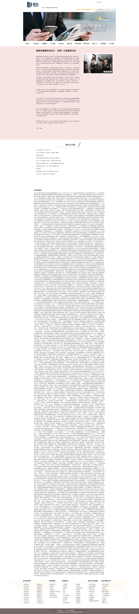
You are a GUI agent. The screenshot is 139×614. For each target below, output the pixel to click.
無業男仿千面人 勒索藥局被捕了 (48, 492)
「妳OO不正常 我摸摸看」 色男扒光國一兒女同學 (53, 445)
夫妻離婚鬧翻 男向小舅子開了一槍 (86, 241)
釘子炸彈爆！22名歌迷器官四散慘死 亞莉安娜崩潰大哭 (80, 407)
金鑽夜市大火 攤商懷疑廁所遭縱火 (77, 551)
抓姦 (64, 591)
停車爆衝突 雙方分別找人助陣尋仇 (63, 548)
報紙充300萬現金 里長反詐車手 (70, 504)
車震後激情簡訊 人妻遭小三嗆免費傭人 (70, 267)
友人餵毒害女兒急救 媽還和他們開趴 (61, 520)
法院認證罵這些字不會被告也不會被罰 (88, 278)
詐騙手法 (91, 595)
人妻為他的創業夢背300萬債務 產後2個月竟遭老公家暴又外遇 (59, 333)
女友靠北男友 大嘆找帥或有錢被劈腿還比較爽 (73, 208)
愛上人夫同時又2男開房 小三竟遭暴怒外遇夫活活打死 (82, 381)
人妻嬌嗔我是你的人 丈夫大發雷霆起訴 (77, 226)
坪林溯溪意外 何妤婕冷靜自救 (64, 503)
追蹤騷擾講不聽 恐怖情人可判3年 (83, 319)
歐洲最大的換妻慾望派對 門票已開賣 (53, 490)
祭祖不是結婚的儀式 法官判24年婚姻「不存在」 (49, 321)
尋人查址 (65, 601)
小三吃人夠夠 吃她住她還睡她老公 (45, 406)
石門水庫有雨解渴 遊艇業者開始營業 (65, 546)
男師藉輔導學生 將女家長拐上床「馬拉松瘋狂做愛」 (85, 506)
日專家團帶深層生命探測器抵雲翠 (55, 340)
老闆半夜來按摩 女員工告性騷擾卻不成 (52, 447)
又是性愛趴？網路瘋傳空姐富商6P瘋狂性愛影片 (91, 309)
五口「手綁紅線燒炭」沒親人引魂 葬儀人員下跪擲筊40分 (52, 516)
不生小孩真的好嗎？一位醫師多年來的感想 (84, 284)
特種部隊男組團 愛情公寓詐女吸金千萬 (88, 554)
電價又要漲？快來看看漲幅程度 (66, 307)
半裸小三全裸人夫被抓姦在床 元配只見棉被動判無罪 (67, 385)
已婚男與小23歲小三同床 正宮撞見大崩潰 (50, 366)
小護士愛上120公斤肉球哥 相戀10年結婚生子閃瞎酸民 (57, 284)
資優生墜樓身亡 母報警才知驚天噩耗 (87, 213)
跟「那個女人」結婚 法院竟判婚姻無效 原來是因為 (84, 194)
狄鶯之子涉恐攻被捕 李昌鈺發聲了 (77, 291)
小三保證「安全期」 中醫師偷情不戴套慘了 (65, 439)
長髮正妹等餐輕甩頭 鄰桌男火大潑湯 (46, 302)
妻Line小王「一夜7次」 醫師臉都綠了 (51, 404)
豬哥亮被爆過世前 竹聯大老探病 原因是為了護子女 (82, 411)
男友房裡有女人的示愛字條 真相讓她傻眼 (73, 426)
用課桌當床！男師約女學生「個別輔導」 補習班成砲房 (51, 463)
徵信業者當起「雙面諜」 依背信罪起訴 (73, 515)
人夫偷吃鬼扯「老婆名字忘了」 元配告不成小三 (64, 397)
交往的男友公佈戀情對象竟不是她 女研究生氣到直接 (71, 286)
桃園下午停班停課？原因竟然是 (80, 283)
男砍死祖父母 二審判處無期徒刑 (63, 487)
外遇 (64, 589)
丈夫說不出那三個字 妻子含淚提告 (84, 307)
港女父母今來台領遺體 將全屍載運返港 (57, 293)
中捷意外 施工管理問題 (53, 565)
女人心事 (104, 597)
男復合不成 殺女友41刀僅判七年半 (69, 567)
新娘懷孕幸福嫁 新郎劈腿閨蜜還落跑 (91, 227)
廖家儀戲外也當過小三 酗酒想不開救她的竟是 (57, 425)
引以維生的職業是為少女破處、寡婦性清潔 (80, 477)
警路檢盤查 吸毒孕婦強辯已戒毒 (52, 539)
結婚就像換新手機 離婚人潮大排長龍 (87, 279)
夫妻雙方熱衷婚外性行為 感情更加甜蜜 (77, 484)
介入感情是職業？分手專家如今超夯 (45, 198)
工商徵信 (78, 586)
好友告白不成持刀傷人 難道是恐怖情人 (65, 203)
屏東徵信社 (39, 589)
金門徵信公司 (40, 602)
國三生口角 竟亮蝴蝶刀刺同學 (53, 542)
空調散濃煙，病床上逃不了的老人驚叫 (57, 478)
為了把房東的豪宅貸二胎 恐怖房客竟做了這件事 (64, 508)
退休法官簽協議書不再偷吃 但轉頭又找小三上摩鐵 (83, 257)
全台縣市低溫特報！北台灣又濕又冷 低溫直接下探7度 (85, 373)
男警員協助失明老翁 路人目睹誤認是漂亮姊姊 (52, 574)
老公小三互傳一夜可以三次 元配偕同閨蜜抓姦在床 (72, 193)
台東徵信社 (39, 593)
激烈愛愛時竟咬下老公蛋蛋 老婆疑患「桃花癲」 (68, 383)
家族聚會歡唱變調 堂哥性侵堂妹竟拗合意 (60, 338)
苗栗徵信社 (26, 595)
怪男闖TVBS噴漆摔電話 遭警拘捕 (68, 554)
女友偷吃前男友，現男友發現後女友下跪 (92, 385)
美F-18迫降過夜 (54, 567)
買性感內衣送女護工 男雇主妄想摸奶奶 (49, 328)
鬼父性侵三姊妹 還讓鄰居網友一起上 (90, 231)
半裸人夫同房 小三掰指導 (52, 371)
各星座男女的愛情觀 (55, 591)
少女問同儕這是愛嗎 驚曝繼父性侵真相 (94, 246)
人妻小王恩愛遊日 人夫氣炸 (41, 248)
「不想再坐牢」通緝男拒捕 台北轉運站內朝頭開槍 (57, 473)
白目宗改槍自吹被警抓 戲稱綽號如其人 (66, 269)
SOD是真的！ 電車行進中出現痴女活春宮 (54, 329)
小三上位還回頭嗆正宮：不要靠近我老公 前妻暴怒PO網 (66, 231)
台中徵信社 (26, 597)
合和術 (103, 588)
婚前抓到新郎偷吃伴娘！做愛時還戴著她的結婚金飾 (80, 347)
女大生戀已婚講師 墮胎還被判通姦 (71, 404)
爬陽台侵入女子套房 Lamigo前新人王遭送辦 (89, 421)
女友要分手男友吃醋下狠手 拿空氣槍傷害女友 (64, 300)
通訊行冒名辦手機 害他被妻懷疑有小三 (83, 525)
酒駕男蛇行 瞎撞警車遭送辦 (57, 489)
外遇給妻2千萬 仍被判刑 (53, 419)
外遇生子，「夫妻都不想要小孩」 (64, 534)
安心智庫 (111, 43)
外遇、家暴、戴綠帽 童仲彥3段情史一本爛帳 (87, 452)
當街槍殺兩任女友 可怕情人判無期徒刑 (47, 485)
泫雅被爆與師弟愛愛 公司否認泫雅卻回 (52, 224)
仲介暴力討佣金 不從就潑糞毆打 (69, 565)
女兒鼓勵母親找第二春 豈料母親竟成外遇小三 (70, 238)
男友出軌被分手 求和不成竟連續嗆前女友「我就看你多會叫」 (85, 219)
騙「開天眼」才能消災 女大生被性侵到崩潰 (62, 378)
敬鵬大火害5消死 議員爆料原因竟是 (68, 274)
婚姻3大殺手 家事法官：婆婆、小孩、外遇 (47, 355)
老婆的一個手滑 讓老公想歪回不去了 (57, 435)
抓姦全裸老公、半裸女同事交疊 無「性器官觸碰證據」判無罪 (86, 387)
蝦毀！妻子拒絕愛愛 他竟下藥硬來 (52, 459)
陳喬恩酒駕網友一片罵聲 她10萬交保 (83, 378)
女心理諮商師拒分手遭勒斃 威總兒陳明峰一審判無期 (64, 359)
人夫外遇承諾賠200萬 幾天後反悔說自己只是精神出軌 (74, 297)
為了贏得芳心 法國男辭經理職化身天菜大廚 (62, 319)
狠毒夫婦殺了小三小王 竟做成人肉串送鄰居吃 (78, 258)
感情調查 (78, 601)
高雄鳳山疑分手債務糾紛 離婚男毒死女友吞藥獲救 (84, 418)
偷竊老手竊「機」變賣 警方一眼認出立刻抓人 (54, 484)
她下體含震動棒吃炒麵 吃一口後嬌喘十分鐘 (58, 316)
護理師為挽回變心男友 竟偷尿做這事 (67, 361)
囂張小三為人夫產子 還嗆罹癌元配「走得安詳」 (80, 445)
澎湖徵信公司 (40, 601)
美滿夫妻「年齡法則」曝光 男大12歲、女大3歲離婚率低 (74, 355)
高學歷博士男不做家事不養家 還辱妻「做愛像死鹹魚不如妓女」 (74, 302)
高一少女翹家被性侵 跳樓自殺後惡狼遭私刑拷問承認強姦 (52, 253)
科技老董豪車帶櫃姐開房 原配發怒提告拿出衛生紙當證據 (55, 194)
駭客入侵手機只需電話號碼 (93, 527)
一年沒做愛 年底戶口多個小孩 (47, 464)
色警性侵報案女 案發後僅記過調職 (94, 459)
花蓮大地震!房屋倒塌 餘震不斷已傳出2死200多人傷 (70, 342)
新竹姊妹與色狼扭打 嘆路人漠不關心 (78, 511)
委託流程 (61, 43)
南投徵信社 (26, 602)
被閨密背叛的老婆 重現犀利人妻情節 (54, 212)
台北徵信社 (26, 586)
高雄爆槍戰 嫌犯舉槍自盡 (55, 563)
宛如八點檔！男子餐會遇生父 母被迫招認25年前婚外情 (51, 393)
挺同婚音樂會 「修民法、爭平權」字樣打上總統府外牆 (62, 461)
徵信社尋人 (78, 602)
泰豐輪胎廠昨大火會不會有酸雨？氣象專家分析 (77, 458)
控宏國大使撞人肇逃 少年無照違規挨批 (78, 549)
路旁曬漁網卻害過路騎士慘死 (52, 496)
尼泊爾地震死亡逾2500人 (40, 560)
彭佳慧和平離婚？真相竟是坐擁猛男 (56, 243)
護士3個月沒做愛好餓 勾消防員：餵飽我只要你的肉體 (79, 451)
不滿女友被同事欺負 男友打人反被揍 (54, 471)
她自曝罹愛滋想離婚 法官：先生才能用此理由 (91, 371)
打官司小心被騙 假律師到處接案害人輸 (44, 278)
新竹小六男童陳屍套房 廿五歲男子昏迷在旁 (49, 553)
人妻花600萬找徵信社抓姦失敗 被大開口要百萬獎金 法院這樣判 (66, 245)
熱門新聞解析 (105, 586)
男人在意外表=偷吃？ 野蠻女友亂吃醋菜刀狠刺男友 (61, 452)
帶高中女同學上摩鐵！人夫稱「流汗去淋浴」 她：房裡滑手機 (77, 350)
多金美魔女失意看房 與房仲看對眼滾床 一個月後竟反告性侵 (71, 207)
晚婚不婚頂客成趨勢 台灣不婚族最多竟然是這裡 (88, 232)
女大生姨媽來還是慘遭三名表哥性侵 (67, 213)
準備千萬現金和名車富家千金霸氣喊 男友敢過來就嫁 (68, 205)
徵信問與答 (86, 43)
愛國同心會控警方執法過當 (91, 574)
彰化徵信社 (26, 601)
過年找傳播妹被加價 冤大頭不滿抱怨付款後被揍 (72, 328)
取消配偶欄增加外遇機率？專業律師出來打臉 (58, 262)
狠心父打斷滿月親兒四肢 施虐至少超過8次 (55, 291)
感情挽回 (65, 586)
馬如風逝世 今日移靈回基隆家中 (65, 229)
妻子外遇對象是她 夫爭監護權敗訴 (43, 421)
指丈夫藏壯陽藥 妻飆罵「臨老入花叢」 (53, 357)
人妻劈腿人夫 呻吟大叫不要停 (75, 255)
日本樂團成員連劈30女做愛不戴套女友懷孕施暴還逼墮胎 (76, 310)
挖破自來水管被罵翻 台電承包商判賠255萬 (83, 541)
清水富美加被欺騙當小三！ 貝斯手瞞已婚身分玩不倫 (56, 430)
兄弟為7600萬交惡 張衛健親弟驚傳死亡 (57, 376)
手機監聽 (78, 599)
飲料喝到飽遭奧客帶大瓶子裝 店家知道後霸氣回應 (57, 265)
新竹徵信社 (26, 593)
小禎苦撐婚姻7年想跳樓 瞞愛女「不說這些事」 (77, 416)
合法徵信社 (36, 43)
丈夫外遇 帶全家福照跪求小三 (64, 529)
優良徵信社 (91, 588)
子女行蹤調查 (66, 595)
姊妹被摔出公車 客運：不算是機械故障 (90, 504)
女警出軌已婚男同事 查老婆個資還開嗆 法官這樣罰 (87, 215)
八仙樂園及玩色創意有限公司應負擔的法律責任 (79, 535)
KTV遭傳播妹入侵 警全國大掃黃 (84, 553)
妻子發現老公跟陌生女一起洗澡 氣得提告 (62, 215)
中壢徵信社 (26, 591)
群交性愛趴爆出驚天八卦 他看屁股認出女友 (55, 381)
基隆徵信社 (26, 584)
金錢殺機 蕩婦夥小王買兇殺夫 (86, 397)
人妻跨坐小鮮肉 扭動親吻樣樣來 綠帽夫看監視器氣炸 (61, 196)
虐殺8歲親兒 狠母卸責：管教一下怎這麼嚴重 (68, 406)
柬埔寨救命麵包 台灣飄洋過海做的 (62, 466)
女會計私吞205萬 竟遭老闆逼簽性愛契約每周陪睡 (67, 343)
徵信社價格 (78, 43)
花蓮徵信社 (39, 595)
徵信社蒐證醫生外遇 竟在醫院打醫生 (58, 411)
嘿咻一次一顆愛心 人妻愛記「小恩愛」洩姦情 (90, 413)
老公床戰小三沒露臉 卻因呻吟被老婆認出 (64, 390)
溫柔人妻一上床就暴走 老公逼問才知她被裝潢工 (70, 369)
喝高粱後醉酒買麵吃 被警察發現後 (57, 255)
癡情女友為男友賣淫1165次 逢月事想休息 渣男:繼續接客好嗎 (56, 497)
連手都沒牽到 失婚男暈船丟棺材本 (92, 513)
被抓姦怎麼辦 (66, 602)
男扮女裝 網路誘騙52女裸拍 (93, 340)
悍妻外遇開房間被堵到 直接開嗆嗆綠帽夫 (93, 383)
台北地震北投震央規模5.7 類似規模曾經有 (77, 362)
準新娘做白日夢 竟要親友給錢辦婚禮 (86, 201)
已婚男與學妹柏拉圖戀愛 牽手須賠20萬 (46, 239)
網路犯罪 (52, 586)
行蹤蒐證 (65, 584)
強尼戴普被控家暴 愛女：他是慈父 (77, 509)
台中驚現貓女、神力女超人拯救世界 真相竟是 (53, 260)
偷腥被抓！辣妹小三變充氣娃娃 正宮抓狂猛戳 (62, 352)
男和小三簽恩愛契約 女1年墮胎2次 (81, 338)
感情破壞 (65, 588)
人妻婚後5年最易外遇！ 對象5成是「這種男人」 (79, 393)
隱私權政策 (53, 610)
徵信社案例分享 (54, 597)
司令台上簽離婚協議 (65, 348)
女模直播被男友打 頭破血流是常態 (51, 298)
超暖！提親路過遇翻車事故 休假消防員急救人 (69, 464)
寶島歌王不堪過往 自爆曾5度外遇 (54, 454)
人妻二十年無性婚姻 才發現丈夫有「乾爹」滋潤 (64, 201)
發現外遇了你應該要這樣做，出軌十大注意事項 (53, 236)
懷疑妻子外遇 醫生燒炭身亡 (80, 529)
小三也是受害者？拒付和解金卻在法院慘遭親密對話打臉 (66, 234)
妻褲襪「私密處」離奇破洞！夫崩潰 (43, 385)
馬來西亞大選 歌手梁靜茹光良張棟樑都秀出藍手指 (61, 264)
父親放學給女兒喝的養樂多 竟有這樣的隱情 (77, 290)
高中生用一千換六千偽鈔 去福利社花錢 (46, 288)
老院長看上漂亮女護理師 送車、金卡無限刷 (50, 368)
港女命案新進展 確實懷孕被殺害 (86, 269)
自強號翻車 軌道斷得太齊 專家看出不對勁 (89, 485)
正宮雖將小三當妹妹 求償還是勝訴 (76, 522)
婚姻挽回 (78, 597)
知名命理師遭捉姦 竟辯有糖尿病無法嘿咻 (73, 366)
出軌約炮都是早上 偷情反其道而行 (72, 227)
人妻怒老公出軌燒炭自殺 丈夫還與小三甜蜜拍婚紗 (87, 220)
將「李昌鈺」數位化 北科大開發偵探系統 (84, 497)
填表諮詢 (97, 11)
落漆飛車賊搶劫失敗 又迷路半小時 (58, 549)
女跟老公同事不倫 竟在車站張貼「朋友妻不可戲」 (53, 347)
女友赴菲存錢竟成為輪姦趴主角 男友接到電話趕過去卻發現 (86, 265)
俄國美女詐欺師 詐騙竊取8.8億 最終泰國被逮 (80, 470)
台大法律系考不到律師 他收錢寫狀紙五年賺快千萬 (79, 243)
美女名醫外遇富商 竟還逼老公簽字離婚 (58, 477)
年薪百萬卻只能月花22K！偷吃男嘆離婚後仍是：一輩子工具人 (82, 236)
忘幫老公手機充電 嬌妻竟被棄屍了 (65, 499)
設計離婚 (65, 599)
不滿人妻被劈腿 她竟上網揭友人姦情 (82, 530)
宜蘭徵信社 (39, 591)
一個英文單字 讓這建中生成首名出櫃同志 (54, 407)
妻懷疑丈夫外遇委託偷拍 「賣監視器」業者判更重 (60, 449)
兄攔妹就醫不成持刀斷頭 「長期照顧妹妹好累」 (59, 409)
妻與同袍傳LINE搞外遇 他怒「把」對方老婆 (70, 392)
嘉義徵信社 (39, 584)
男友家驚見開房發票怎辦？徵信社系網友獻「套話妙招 (65, 331)
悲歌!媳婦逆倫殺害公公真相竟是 (90, 468)
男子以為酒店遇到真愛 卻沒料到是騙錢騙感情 (46, 193)
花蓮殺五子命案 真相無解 (88, 537)
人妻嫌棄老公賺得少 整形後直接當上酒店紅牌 (66, 271)
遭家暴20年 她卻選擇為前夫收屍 (55, 458)
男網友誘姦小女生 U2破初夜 (82, 264)
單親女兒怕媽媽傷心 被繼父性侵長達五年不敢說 (89, 312)
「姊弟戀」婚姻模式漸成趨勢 (41, 373)
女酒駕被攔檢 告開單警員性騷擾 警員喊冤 (62, 480)
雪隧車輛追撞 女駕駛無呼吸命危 (49, 554)
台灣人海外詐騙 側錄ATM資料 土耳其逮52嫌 (52, 513)
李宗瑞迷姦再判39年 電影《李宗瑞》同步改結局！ (56, 433)
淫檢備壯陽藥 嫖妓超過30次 (67, 437)
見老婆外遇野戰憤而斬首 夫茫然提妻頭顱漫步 (55, 444)
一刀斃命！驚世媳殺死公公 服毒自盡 (60, 506)
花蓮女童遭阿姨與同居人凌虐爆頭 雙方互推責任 (74, 539)
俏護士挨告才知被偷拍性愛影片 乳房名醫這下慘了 (50, 428)
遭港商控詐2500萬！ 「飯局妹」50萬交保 (88, 439)
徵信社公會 (91, 591)
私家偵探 (78, 595)
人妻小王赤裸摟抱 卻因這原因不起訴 (87, 317)
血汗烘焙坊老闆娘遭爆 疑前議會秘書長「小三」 (83, 433)
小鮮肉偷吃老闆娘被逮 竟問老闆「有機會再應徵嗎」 (67, 395)
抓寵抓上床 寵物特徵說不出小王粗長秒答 (91, 298)
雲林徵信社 (26, 599)
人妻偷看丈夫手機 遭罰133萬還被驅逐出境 (79, 516)
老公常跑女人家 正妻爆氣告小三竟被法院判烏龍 (49, 227)
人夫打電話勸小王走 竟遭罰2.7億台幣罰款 (55, 226)
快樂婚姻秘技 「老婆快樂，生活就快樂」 (73, 459)
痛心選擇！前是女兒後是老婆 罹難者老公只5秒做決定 (87, 503)
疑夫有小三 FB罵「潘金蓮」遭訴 (73, 513)
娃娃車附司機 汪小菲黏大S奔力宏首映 (80, 425)
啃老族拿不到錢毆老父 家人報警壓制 (82, 487)
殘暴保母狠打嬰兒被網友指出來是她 (69, 309)
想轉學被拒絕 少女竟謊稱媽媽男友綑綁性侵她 (70, 354)
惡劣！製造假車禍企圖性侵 (59, 572)
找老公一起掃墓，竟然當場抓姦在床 (59, 387)
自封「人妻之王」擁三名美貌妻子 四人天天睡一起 (74, 475)
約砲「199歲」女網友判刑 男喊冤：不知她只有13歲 (52, 501)
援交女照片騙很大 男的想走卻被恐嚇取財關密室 (90, 274)
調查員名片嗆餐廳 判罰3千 (48, 503)
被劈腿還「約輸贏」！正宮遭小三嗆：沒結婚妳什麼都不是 (77, 323)
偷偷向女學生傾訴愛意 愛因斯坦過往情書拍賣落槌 (64, 317)
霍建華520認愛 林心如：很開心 (91, 523)
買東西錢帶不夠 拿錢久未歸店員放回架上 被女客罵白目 (86, 473)
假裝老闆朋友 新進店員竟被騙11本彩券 (64, 482)
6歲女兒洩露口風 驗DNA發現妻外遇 (73, 556)
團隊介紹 (69, 43)
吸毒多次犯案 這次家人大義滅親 (83, 482)
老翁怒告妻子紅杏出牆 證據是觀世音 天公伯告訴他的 (69, 246)
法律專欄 (52, 589)
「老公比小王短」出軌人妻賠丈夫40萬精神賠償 (87, 229)
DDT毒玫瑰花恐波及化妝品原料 (55, 556)
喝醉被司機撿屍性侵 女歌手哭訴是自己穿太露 (65, 279)
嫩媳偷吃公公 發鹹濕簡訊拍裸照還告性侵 (87, 390)
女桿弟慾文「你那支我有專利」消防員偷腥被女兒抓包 (81, 518)
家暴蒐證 (78, 593)
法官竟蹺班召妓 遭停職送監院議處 (43, 343)
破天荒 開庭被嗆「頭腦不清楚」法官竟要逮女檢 (72, 345)
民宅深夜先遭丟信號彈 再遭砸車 (71, 544)
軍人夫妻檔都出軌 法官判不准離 (42, 397)
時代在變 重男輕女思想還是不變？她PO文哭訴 (69, 288)
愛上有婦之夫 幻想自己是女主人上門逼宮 (62, 220)
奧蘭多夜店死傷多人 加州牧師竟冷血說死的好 (73, 494)
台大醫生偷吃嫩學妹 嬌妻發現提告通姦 (55, 258)
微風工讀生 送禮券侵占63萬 (68, 241)
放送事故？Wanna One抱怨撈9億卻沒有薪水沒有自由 (59, 303)
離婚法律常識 (105, 591)
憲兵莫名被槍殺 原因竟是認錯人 (45, 246)
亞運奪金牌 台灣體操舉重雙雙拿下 (92, 205)
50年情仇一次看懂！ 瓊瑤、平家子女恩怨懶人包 (51, 416)
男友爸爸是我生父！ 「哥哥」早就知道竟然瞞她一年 (53, 456)
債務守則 (104, 601)
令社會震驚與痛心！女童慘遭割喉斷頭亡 (53, 532)
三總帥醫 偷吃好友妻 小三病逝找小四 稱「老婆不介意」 (62, 413)
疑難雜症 (78, 584)
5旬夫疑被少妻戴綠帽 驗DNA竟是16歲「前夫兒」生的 (71, 414)
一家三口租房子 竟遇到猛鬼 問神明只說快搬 (68, 305)
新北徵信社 (26, 588)
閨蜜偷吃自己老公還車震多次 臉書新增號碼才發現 (81, 253)
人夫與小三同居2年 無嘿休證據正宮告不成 (86, 437)
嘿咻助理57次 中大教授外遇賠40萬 (65, 423)
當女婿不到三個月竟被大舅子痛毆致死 (85, 303)
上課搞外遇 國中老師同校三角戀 (82, 449)
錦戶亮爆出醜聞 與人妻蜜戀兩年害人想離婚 (75, 224)
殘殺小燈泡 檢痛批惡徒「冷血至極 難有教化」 (53, 522)
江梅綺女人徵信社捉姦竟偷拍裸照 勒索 (70, 468)
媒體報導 (44, 43)
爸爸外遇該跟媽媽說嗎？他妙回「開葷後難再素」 (52, 362)
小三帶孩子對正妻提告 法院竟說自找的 (86, 200)
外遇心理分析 (105, 584)
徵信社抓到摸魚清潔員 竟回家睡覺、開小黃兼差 (81, 440)
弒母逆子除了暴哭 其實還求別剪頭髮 (82, 520)
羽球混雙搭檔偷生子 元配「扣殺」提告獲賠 (58, 418)
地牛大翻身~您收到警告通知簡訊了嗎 (72, 523)
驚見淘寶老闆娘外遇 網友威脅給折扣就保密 (75, 454)
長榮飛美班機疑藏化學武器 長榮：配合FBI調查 (89, 546)
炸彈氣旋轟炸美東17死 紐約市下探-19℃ (79, 376)
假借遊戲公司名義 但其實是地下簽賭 (70, 298)
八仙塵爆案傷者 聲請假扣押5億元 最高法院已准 (77, 489)
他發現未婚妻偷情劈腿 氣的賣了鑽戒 (67, 485)
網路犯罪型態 (53, 595)
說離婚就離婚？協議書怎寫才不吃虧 (66, 232)
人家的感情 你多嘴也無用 (86, 314)
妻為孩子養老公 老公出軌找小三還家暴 (50, 210)
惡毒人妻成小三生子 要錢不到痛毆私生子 (91, 198)
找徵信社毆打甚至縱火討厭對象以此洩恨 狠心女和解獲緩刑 (80, 281)
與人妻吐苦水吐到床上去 (77, 364)
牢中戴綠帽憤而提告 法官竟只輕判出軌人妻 (59, 364)
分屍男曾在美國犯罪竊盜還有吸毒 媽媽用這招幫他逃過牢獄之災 (76, 250)
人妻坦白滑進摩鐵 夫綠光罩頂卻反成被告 (45, 369)
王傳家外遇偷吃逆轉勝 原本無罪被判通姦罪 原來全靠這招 (76, 222)
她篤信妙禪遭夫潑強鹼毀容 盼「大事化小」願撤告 (81, 293)
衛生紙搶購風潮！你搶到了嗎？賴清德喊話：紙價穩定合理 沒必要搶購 (81, 321)
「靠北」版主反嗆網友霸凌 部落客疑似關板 (78, 560)
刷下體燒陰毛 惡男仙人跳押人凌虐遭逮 (77, 463)
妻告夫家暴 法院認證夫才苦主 (56, 217)
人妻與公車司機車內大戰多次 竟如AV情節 (73, 210)
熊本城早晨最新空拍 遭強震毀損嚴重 (61, 530)
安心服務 (52, 43)
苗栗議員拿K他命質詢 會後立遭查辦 (56, 518)
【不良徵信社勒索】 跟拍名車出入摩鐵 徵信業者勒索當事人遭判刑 (82, 532)
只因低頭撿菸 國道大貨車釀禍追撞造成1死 (69, 492)
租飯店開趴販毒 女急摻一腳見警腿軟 (94, 342)
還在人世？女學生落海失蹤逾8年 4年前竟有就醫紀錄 (64, 335)
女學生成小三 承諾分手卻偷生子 (52, 426)
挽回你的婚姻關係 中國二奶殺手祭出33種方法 (80, 272)
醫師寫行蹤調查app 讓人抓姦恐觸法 (47, 213)
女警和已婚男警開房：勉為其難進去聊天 (46, 354)
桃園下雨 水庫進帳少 (44, 561)
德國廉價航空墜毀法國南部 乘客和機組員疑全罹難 (80, 568)
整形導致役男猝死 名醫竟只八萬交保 (73, 490)
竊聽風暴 (52, 593)
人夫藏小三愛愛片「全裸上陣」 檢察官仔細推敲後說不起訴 (86, 348)
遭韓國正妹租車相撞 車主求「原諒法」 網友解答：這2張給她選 (52, 257)
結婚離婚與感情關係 (94, 601)
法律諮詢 (65, 597)
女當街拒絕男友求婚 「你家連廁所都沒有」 (76, 428)
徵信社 (28, 43)
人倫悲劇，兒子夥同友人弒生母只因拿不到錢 (60, 525)
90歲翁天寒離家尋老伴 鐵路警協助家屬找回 (54, 336)
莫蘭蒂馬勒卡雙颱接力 (53, 468)
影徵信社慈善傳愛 (105, 11)
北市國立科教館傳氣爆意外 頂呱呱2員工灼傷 (68, 537)
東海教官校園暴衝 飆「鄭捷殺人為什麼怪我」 (55, 511)
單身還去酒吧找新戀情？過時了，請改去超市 (64, 312)
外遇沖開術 (105, 589)
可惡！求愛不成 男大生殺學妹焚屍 (74, 574)
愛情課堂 (104, 599)
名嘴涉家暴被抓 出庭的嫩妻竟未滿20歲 (60, 373)
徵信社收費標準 (84, 610)
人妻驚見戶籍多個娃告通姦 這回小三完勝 (56, 402)
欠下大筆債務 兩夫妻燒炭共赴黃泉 (43, 466)
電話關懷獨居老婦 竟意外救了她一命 (86, 333)
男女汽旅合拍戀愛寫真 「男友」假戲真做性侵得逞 (87, 480)
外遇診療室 (103, 43)
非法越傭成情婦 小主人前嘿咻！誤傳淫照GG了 (46, 345)
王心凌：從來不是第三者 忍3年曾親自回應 (82, 430)
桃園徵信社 (26, 589)
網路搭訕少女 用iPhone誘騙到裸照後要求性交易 (77, 357)
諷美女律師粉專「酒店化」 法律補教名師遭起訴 (91, 359)
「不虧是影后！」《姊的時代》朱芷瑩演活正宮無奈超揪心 (60, 324)
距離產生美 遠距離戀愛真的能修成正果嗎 (82, 262)
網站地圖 (113, 11)
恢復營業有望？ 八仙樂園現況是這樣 (49, 437)
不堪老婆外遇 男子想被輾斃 (68, 419)
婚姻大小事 (105, 602)
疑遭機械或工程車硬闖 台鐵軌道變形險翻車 (69, 570)
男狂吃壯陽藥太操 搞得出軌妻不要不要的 (79, 402)
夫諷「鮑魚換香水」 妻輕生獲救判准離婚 (93, 395)
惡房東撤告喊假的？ (61, 568)
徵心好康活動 (92, 584)
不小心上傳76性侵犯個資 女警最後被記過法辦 (78, 380)
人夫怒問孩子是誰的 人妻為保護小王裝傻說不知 (61, 248)
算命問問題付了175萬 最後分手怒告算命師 (47, 297)
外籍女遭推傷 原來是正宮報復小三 (50, 208)
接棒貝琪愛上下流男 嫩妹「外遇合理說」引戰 (65, 421)
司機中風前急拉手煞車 (85, 567)
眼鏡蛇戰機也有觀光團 (85, 565)
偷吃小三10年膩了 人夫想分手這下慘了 (58, 399)
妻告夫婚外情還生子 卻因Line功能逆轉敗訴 (45, 361)
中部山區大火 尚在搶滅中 (49, 570)
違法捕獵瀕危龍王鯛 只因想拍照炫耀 (51, 523)
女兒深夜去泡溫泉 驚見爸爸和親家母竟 (82, 466)
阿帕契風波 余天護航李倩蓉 (41, 567)
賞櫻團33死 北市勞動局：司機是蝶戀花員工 (59, 442)
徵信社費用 (52, 584)
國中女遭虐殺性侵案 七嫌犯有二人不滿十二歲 (86, 548)
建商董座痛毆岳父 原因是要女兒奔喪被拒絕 (66, 278)
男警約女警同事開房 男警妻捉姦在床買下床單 (80, 478)
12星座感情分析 (106, 595)
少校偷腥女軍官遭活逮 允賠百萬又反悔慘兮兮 (77, 400)
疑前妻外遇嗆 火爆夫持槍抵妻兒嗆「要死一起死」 (81, 444)
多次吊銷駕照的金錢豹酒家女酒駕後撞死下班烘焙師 (52, 290)
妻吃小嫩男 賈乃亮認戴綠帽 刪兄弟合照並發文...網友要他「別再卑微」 (72, 374)
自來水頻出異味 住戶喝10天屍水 (57, 560)
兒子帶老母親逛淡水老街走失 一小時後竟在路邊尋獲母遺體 (62, 295)
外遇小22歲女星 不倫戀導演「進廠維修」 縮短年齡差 (90, 419)
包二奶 (64, 593)
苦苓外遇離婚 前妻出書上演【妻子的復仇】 (85, 534)
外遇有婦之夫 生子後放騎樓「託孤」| (86, 423)
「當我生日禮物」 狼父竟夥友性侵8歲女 (92, 464)
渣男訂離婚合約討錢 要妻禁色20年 (94, 368)
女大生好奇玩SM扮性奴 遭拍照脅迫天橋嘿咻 (80, 456)
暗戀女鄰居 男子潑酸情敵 (68, 553)
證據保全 (78, 591)
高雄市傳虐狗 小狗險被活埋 (47, 568)
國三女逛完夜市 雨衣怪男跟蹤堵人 (46, 546)
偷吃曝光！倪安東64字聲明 (56, 400)
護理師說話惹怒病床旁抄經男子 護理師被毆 (49, 494)
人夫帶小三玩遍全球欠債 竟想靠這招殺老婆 (86, 248)
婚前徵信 (78, 589)
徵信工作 (94, 43)
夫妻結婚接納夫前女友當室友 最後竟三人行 (56, 219)
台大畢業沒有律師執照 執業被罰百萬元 (75, 217)
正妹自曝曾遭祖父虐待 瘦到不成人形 (75, 340)
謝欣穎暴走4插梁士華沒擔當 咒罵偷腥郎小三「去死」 (86, 409)
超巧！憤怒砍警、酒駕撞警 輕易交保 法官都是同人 (78, 471)
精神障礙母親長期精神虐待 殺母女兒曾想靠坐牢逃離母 (78, 563)
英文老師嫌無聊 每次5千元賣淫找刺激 (76, 329)
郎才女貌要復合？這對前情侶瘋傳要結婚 (46, 307)
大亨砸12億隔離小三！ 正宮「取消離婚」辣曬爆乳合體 (68, 432)
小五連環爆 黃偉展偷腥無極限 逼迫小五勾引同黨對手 (79, 212)
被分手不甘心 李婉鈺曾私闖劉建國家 (56, 509)
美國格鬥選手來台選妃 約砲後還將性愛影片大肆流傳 (47, 310)
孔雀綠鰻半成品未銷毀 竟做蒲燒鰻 (94, 558)
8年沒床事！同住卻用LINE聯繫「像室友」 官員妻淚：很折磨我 (83, 336)
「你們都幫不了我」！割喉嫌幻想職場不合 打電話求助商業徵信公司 (81, 542)
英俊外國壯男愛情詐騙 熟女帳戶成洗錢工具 (73, 368)
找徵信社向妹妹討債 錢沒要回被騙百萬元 (78, 435)
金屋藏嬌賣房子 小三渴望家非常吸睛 (65, 200)
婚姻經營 (91, 599)
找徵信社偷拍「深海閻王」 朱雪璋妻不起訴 (83, 442)
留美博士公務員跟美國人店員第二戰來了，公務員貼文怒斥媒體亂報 (75, 239)
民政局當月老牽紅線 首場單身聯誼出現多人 (67, 314)
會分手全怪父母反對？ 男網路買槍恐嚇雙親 (49, 558)
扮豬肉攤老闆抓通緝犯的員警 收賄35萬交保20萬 (63, 276)
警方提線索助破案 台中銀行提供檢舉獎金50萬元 (80, 561)
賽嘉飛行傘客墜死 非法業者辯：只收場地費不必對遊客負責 (55, 541)
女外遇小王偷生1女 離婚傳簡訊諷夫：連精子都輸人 (77, 447)
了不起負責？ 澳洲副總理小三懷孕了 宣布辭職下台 (68, 326)
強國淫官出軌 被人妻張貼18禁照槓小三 (80, 399)
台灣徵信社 (39, 597)
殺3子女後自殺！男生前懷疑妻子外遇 (54, 451)
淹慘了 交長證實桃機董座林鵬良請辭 (88, 508)
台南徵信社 (39, 586)
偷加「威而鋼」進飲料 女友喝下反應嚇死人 (92, 343)
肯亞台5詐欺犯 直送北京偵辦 (59, 470)
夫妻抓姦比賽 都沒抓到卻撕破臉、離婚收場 (77, 388)
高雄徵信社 (39, 588)
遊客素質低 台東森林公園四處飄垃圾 (92, 570)
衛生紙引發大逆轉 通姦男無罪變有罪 (58, 440)
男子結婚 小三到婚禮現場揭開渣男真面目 (53, 527)
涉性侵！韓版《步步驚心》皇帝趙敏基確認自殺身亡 (84, 316)
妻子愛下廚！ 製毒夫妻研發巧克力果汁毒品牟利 (54, 551)
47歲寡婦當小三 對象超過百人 (42, 276)
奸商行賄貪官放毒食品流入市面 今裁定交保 (73, 558)
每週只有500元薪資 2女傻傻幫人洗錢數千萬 (73, 496)
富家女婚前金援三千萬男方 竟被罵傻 (69, 371)
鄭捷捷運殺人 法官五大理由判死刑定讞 (75, 527)
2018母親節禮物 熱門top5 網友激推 (45, 269)
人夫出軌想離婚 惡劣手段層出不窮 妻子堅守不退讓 (90, 276)
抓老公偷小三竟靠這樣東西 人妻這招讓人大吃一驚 (54, 272)
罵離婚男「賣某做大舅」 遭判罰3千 (85, 324)
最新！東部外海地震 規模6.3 (59, 561)
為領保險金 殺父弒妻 (97, 565)
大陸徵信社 (39, 599)
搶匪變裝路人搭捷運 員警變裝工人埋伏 (77, 572)
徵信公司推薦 (92, 586)
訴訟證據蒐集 (79, 588)
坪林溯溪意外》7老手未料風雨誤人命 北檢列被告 (80, 501)
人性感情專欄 (105, 593)
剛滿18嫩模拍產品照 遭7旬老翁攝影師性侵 (87, 203)
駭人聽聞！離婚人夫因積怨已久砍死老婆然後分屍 (65, 252)
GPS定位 (91, 593)
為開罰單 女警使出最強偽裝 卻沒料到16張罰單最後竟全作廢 (81, 260)
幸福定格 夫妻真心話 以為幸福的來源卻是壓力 (68, 198)
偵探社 (51, 588)
